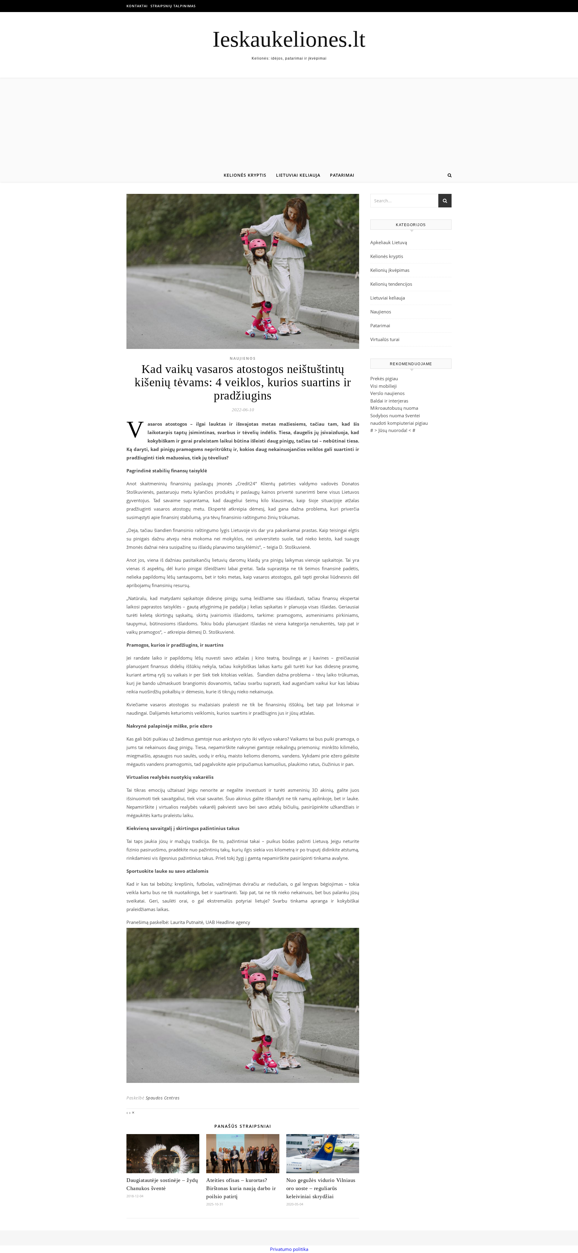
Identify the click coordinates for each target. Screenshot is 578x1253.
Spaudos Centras (163, 1098)
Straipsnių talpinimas (173, 6)
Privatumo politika (289, 1249)
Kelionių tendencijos (391, 284)
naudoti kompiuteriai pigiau (399, 423)
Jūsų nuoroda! (392, 430)
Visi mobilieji (383, 386)
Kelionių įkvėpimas (389, 270)
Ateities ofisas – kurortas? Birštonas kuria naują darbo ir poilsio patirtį (241, 1188)
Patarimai (342, 175)
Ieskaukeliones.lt (289, 39)
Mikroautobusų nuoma (394, 408)
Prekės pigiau (384, 378)
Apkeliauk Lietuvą (388, 242)
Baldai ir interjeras (389, 401)
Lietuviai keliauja (298, 175)
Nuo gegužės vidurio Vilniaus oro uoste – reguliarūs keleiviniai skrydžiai (321, 1188)
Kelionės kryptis (245, 175)
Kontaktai (137, 6)
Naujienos (243, 358)
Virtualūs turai (384, 339)
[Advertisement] (289, 123)
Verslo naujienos (387, 393)
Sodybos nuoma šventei (395, 415)
